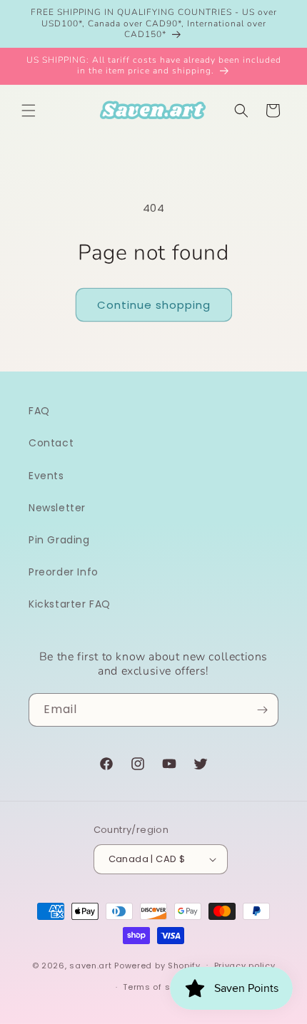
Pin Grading (59, 540)
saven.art (90, 965)
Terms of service (160, 987)
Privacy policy (245, 965)
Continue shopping (154, 304)
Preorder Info (64, 572)
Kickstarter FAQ (70, 604)
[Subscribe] (262, 710)
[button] (28, 110)
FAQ (39, 411)
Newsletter (57, 508)
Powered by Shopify (157, 965)
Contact (51, 443)
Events (46, 476)
